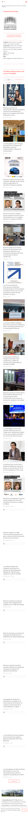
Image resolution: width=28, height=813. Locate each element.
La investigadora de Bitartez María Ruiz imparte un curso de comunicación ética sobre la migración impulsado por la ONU (14, 772)
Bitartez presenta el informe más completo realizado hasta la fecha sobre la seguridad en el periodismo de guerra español (13, 182)
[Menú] (26, 2)
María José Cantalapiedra (14, 35)
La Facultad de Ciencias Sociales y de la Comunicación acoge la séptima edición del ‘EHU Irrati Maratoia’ (13, 738)
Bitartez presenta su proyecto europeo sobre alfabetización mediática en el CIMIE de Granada (13, 602)
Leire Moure (18, 36)
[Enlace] (3, 2)
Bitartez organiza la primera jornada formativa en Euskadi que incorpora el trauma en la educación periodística (13, 668)
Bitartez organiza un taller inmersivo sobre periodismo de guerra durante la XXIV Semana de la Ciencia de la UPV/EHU (13, 535)
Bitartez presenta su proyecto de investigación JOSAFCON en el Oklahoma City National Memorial (13, 635)
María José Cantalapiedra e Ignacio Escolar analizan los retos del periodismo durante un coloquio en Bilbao (14, 501)
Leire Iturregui (11, 35)
